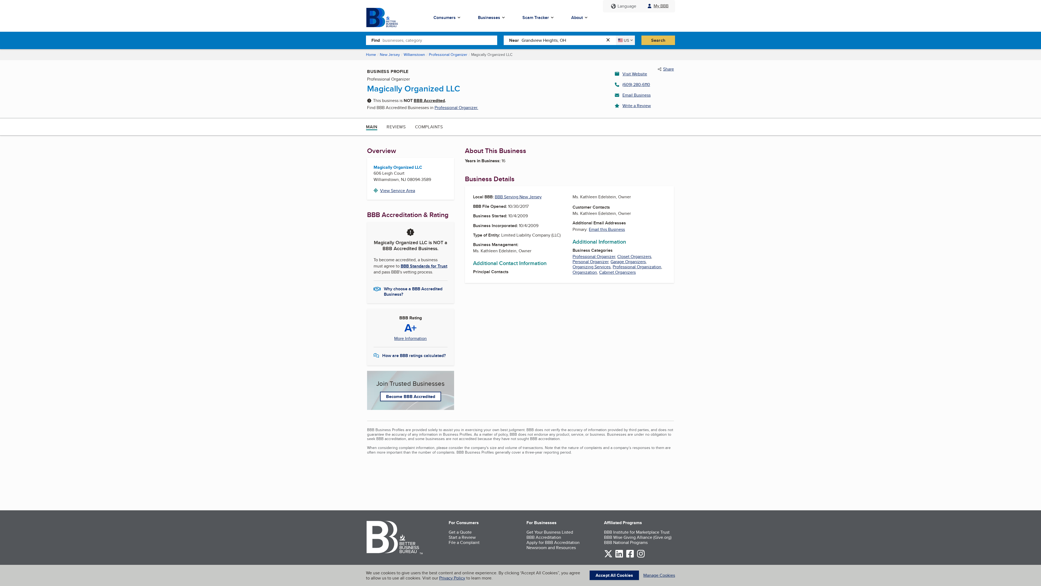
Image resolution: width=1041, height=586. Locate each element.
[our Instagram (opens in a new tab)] (641, 556)
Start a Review (462, 537)
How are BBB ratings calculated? (414, 355)
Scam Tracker (535, 17)
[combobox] (440, 40)
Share (668, 69)
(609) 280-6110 (636, 84)
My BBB (661, 5)
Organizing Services (592, 267)
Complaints (429, 127)
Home (371, 54)
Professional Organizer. (456, 107)
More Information (410, 339)
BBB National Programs (626, 542)
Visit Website (634, 74)
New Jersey (390, 54)
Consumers (444, 17)
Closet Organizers (634, 256)
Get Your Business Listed (549, 532)
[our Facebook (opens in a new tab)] (630, 556)
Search (658, 40)
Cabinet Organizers (617, 272)
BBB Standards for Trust (424, 266)
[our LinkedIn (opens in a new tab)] (619, 556)
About (577, 17)
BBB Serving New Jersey (518, 197)
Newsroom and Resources (551, 547)
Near (514, 40)
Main (371, 127)
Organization (585, 272)
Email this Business (607, 229)
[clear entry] (609, 40)
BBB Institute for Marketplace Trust (637, 532)
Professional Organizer (448, 54)
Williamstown (414, 54)
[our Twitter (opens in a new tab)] (608, 556)
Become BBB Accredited (410, 396)
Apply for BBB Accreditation (553, 542)
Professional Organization (637, 267)
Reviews (396, 127)
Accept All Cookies (614, 575)
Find (375, 40)
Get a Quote (460, 532)
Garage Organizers (628, 262)
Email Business (636, 95)
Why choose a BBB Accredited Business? (413, 291)
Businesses (489, 17)
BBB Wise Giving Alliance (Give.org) (637, 537)
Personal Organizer (590, 262)
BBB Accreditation (543, 537)
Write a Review (636, 105)
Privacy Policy (452, 578)
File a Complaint (464, 542)
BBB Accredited (429, 100)
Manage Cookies (659, 575)
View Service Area (397, 190)
